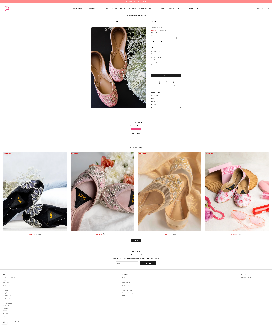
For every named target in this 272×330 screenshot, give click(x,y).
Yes (154, 59)
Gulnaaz (169, 233)
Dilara (35, 233)
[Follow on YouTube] (15, 321)
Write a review (136, 129)
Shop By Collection (142, 8)
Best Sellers (100, 8)
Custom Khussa (171, 8)
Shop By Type (114, 8)
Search (197, 8)
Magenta (154, 48)
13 (157, 41)
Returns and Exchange (128, 293)
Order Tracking (126, 282)
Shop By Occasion (132, 8)
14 (161, 41)
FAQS (123, 295)
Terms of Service (126, 288)
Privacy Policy (125, 285)
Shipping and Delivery (128, 290)
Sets (85, 8)
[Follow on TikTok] (19, 321)
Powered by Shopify (16, 325)
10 (174, 38)
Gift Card (191, 8)
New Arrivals (92, 8)
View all (136, 240)
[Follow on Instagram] (7, 321)
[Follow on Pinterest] (11, 321)
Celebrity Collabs (161, 8)
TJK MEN (184, 8)
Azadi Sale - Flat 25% (77, 8)
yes (154, 54)
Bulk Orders (125, 277)
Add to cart (166, 75)
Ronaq (102, 233)
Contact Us (125, 280)
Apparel (107, 8)
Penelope (237, 233)
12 (153, 41)
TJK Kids (178, 8)
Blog (123, 298)
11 (178, 38)
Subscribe (148, 263)
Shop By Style (123, 8)
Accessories (151, 8)
